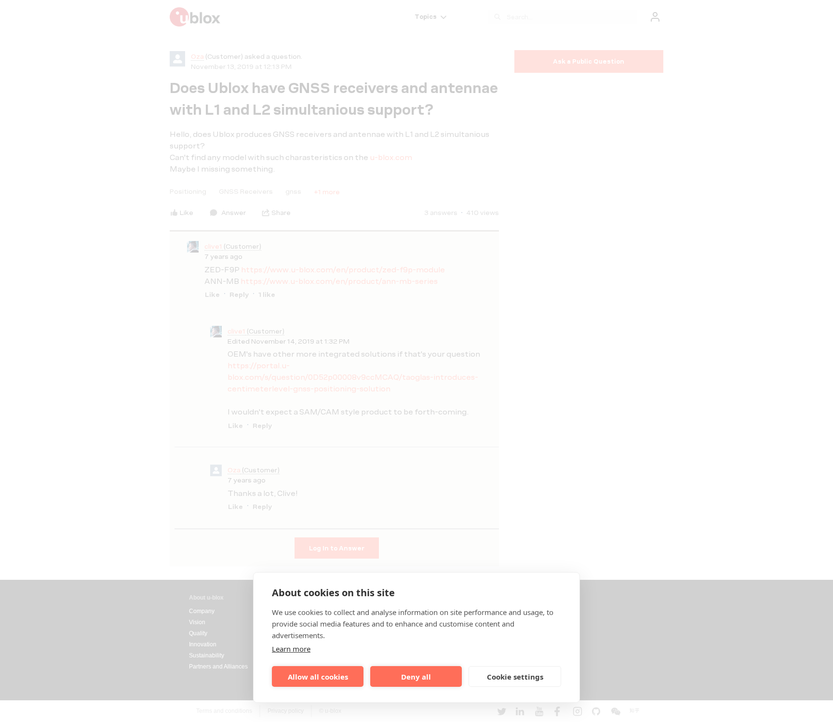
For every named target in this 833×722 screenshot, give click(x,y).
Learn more (291, 649)
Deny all (416, 677)
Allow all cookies (318, 677)
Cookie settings (515, 677)
